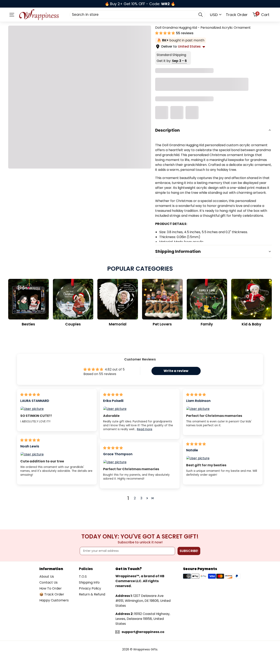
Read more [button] (144, 429)
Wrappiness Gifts (145, 649)
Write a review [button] (176, 370)
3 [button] (141, 498)
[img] (30, 394)
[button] (165, 33)
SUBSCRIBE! (189, 551)
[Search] (200, 14)
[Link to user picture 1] (56, 408)
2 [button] (135, 498)
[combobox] (137, 14)
